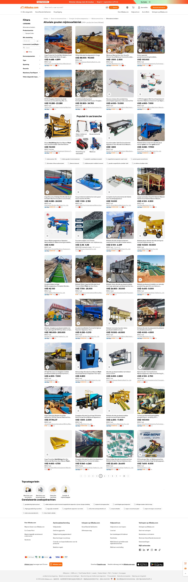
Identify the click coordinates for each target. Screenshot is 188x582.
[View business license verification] (112, 579)
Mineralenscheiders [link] (112, 18)
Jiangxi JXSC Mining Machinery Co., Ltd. (118, 249)
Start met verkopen (145, 530)
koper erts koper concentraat (153, 508)
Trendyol (115, 573)
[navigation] (31, 247)
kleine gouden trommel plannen (71, 159)
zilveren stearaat (74, 163)
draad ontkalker (115, 508)
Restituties (113, 538)
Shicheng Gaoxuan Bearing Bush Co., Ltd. (87, 62)
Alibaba (46, 18)
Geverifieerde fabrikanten (89, 527)
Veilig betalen (57, 527)
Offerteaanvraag (87, 530)
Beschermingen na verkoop (61, 538)
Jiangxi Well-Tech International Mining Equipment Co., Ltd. (89, 205)
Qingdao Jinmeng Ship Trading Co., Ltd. (56, 336)
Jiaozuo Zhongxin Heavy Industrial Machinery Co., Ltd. (58, 107)
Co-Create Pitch (29, 530)
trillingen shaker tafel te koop (144, 504)
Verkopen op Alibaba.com (146, 527)
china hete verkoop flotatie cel (97, 508)
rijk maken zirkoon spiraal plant (55, 163)
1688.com (74, 573)
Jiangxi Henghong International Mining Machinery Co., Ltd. (89, 293)
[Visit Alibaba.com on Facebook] (140, 550)
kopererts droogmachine (102, 504)
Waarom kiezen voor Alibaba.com (34, 527)
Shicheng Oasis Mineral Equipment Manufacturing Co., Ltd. (58, 467)
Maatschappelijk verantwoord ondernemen (33, 535)
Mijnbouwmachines (97, 18)
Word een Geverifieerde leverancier (150, 538)
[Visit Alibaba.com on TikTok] (159, 550)
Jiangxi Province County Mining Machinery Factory (120, 107)
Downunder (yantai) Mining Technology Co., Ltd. (89, 107)
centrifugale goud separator (122, 504)
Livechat (113, 530)
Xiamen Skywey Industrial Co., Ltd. (85, 249)
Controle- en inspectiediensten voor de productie (65, 542)
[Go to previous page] (81, 476)
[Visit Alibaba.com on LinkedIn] (144, 550)
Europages (122, 573)
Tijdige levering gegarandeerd (62, 534)
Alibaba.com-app (129, 564)
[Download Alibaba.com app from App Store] (142, 564)
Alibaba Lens (28, 564)
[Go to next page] (128, 476)
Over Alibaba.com (30, 522)
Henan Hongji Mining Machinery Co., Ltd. (118, 205)
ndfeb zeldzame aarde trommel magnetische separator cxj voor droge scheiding (67, 504)
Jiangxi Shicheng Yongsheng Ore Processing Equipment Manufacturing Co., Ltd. (120, 293)
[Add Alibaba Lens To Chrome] (55, 564)
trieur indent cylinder (50, 513)
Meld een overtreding (116, 547)
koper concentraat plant (132, 508)
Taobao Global (102, 573)
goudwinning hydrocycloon (32, 504)
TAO (109, 573)
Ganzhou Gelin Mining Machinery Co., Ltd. (88, 380)
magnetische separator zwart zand (117, 159)
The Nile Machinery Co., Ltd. (114, 63)
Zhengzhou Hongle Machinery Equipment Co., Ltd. (58, 249)
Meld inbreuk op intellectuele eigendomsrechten (119, 542)
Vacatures (27, 540)
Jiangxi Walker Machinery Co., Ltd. (147, 249)
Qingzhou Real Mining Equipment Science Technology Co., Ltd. (58, 151)
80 (124, 476)
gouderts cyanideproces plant (93, 159)
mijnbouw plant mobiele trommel (94, 163)
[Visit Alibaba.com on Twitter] (148, 550)
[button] (107, 7)
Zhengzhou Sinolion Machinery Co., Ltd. (149, 151)
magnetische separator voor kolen (73, 508)
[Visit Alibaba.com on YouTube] (156, 550)
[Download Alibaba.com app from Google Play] (157, 564)
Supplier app (101, 564)
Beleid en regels (58, 547)
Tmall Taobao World (84, 573)
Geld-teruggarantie (59, 530)
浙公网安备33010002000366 (126, 579)
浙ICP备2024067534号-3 (144, 579)
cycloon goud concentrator (140, 159)
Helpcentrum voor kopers (118, 527)
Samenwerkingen (144, 541)
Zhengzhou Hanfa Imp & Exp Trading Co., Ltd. (150, 293)
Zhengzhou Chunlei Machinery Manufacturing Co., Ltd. (58, 63)
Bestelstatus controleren (146, 534)
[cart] (133, 8)
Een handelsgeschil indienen (119, 534)
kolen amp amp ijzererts (31, 513)
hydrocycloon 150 (52, 159)
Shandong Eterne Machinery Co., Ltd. (117, 424)
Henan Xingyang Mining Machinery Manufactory (151, 107)
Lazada (94, 573)
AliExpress (66, 573)
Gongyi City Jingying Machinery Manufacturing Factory (120, 151)
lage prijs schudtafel (52, 508)
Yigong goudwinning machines (33, 508)
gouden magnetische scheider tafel (118, 163)
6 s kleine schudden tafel (141, 163)
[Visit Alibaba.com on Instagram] (152, 550)
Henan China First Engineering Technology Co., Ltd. (151, 63)
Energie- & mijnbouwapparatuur (79, 18)
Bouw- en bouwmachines (58, 18)
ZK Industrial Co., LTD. (50, 380)
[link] (185, 563)
